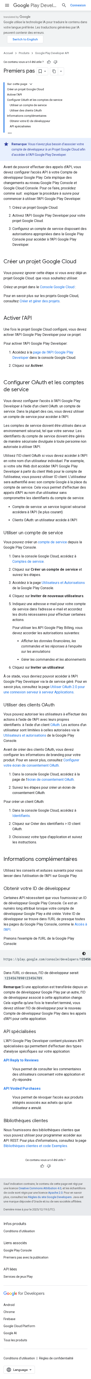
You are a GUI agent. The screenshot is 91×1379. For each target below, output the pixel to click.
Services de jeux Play (18, 1276)
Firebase (9, 1319)
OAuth (55, 725)
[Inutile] (55, 62)
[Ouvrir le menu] (7, 5)
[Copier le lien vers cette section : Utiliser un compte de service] (67, 533)
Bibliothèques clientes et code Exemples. (36, 1146)
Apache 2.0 (55, 1192)
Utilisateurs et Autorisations (63, 583)
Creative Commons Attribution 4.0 (40, 1188)
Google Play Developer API (52, 53)
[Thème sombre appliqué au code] (83, 953)
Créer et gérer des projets (40, 301)
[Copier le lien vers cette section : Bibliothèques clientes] (52, 1121)
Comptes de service (28, 561)
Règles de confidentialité (56, 1358)
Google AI (10, 1333)
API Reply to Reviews (21, 1060)
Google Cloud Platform (19, 1326)
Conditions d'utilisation (19, 1231)
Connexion (78, 5)
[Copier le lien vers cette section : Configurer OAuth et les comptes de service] (33, 390)
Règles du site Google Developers (50, 1197)
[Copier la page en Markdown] (54, 71)
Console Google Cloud (57, 287)
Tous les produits (15, 1340)
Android (9, 1305)
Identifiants (21, 816)
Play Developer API (44, 5)
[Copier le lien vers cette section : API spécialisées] (40, 1032)
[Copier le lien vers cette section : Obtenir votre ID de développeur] (74, 889)
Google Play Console (18, 1250)
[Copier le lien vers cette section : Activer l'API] (36, 318)
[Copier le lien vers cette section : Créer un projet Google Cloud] (80, 262)
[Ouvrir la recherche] (64, 5)
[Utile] (49, 62)
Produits (24, 53)
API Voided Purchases (22, 1088)
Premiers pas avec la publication (26, 1257)
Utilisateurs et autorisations (25, 735)
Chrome (9, 1312)
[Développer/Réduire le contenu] (31, 84)
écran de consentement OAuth (50, 779)
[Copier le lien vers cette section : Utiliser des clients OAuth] (59, 705)
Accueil (8, 53)
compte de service (52, 542)
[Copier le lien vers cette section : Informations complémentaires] (81, 859)
